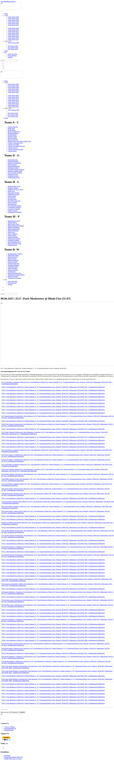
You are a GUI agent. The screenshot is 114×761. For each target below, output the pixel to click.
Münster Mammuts (13, 230)
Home (6, 13)
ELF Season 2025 (13, 46)
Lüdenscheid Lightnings (14, 212)
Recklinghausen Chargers (15, 254)
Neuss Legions (12, 235)
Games (6, 15)
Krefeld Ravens (12, 204)
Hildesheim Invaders (13, 194)
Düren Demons (12, 164)
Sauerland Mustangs (13, 265)
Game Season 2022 (13, 23)
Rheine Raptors (12, 258)
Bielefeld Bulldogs (13, 133)
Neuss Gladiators (12, 234)
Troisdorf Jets (11, 271)
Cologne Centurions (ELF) (15, 143)
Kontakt (10, 57)
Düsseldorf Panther (13, 168)
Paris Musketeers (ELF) (14, 242)
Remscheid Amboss (13, 255)
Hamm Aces (11, 191)
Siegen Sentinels (12, 268)
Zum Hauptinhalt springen (8, 1)
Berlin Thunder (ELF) (14, 131)
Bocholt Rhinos (12, 135)
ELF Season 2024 (13, 47)
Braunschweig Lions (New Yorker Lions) (19, 141)
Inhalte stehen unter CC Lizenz (13, 758)
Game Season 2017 (13, 31)
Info (5, 52)
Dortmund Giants (13, 160)
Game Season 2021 (13, 25)
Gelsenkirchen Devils (14, 177)
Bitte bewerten (5, 712)
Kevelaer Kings (12, 199)
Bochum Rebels (12, 138)
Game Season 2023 (13, 22)
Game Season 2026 (13, 17)
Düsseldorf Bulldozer (14, 166)
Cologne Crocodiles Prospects (16, 146)
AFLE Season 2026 (13, 42)
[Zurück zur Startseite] (11, 9)
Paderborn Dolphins (13, 240)
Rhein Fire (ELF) (13, 257)
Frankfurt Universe (13, 176)
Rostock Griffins (12, 262)
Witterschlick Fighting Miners (16, 275)
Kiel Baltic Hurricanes (14, 201)
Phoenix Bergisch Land (14, 243)
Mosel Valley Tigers (13, 224)
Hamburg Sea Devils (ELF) (15, 189)
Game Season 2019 (13, 28)
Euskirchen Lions (13, 174)
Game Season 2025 (13, 18)
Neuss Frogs (11, 232)
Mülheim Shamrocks (14, 227)
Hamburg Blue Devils (14, 186)
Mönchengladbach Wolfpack (16, 226)
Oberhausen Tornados (14, 238)
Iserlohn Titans (12, 196)
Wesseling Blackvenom (14, 273)
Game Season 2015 (13, 34)
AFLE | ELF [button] (7, 108)
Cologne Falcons (12, 148)
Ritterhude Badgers (13, 260)
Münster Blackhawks (14, 229)
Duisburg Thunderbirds (14, 163)
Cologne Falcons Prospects (15, 149)
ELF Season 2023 (13, 49)
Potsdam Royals (12, 245)
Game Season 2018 (13, 30)
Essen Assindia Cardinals (15, 172)
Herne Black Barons (13, 193)
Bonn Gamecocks (13, 139)
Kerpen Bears (12, 197)
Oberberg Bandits (13, 237)
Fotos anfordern (12, 55)
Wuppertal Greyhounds (14, 278)
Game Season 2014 (13, 36)
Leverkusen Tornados (14, 209)
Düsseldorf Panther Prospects (16, 169)
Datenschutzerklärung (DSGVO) (13, 757)
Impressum (7, 755)
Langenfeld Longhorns (14, 207)
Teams (6, 51)
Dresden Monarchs (13, 161)
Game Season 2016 (13, 33)
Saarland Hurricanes (13, 263)
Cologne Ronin (12, 151)
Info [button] (5, 279)
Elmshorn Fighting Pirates (15, 171)
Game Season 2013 (13, 38)
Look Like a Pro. (12, 54)
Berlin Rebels (11, 130)
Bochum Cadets (12, 136)
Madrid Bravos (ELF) (14, 221)
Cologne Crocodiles (13, 144)
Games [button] (6, 82)
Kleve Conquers (12, 202)
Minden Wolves (12, 222)
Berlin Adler (11, 128)
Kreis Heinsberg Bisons (14, 205)
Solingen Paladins (13, 270)
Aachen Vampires (13, 127)
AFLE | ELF (7, 41)
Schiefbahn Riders (13, 267)
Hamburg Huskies (13, 188)
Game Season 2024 (13, 20)
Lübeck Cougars (12, 210)
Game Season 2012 (13, 39)
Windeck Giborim (13, 276)
